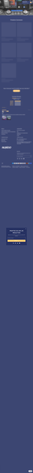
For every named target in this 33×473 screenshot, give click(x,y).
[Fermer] (26, 229)
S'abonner (15, 240)
